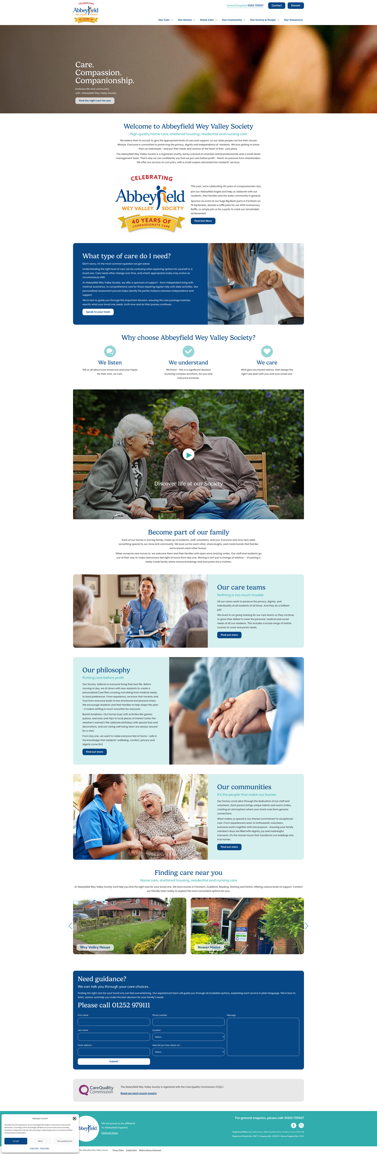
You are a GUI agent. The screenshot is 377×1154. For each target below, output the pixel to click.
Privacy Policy (44, 1148)
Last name (83, 1030)
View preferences (64, 1141)
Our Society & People (263, 20)
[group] (129, 926)
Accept (16, 1141)
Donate (295, 5)
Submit (113, 1061)
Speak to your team (98, 312)
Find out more (229, 635)
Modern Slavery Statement (150, 1150)
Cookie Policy (34, 1148)
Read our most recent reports (139, 1093)
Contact (277, 5)
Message (231, 1015)
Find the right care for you (95, 100)
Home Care (207, 20)
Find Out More (203, 221)
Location (157, 1030)
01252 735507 (255, 5)
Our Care (164, 20)
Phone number (160, 1015)
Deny (40, 1141)
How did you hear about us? (166, 1045)
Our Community (232, 20)
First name (84, 1015)
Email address (85, 1045)
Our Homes (185, 20)
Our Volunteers (293, 20)
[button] (74, 1118)
